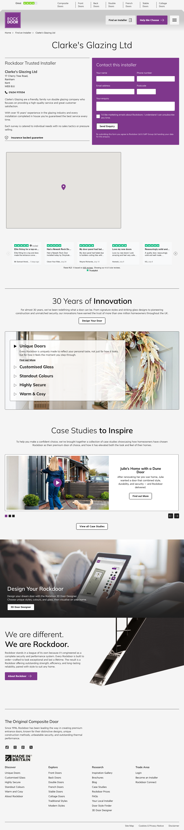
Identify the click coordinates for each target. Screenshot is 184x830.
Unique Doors (12, 772)
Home (8, 32)
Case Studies (99, 786)
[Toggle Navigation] (174, 20)
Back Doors (96, 5)
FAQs (95, 796)
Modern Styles (56, 805)
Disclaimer (174, 826)
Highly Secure (13, 782)
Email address (103, 85)
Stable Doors (146, 5)
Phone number (144, 73)
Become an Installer (147, 777)
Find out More (28, 360)
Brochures (97, 777)
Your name (101, 73)
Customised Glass (15, 777)
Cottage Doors (163, 5)
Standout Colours (14, 786)
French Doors (129, 5)
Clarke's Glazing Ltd (45, 32)
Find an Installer (118, 20)
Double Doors (112, 5)
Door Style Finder (102, 805)
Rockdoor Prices (101, 791)
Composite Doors (62, 5)
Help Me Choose (149, 20)
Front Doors (81, 5)
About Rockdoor (17, 676)
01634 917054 (17, 92)
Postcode (141, 85)
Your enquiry (102, 98)
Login (139, 772)
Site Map (129, 826)
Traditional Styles (57, 801)
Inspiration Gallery (102, 772)
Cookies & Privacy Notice (151, 826)
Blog (94, 782)
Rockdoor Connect (146, 782)
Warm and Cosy (14, 791)
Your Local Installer (102, 801)
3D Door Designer (102, 810)
